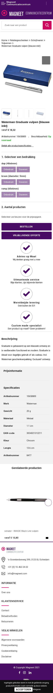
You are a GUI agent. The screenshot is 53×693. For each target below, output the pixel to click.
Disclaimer (6, 656)
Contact (5, 610)
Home (4, 40)
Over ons (5, 592)
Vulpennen (6, 43)
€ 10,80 (11, 537)
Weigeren (37, 689)
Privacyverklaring (9, 645)
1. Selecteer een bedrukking (18, 156)
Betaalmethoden (9, 616)
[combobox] (22, 25)
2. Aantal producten (13, 207)
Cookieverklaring (9, 651)
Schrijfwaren (37, 40)
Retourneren (7, 621)
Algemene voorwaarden (12, 639)
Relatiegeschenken (19, 40)
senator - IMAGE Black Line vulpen (21, 531)
